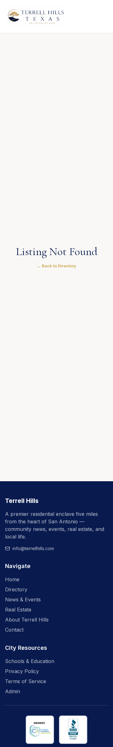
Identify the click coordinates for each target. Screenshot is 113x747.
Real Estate (18, 609)
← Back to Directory (56, 265)
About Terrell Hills (27, 619)
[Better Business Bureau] (73, 730)
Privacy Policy (22, 671)
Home (12, 579)
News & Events (23, 599)
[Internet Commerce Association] (40, 730)
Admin (12, 691)
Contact (14, 630)
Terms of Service (25, 681)
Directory (16, 589)
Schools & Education (29, 661)
